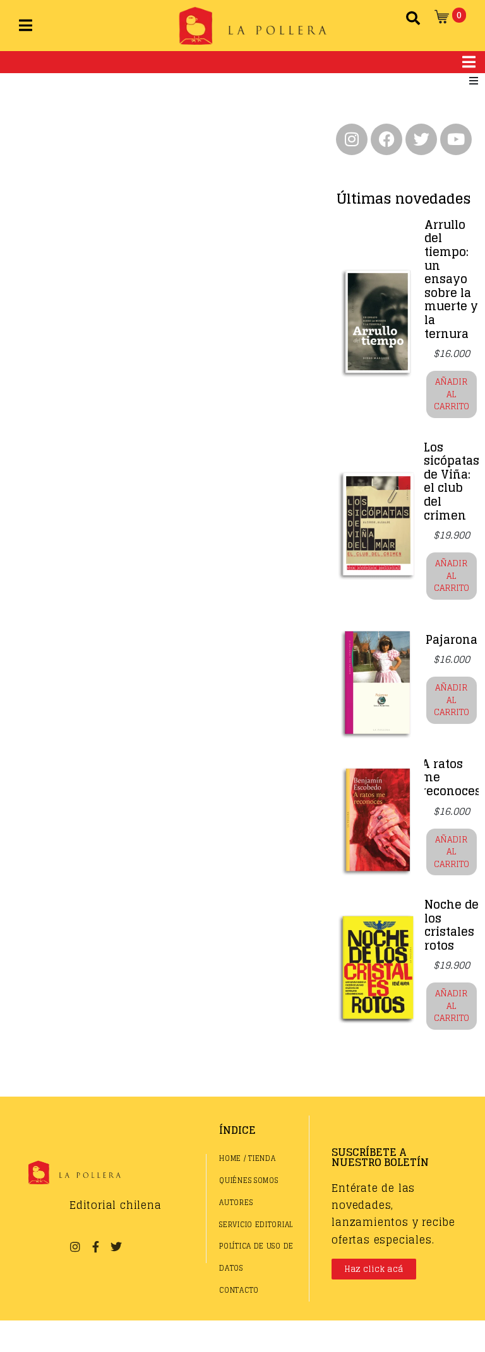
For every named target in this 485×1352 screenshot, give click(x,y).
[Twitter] (421, 139)
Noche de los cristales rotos (451, 924)
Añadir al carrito (451, 394)
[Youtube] (456, 139)
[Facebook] (386, 139)
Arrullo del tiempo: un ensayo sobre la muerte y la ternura (451, 279)
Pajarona (451, 639)
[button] (473, 80)
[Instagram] (352, 139)
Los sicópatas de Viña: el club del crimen (451, 481)
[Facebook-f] (95, 1247)
